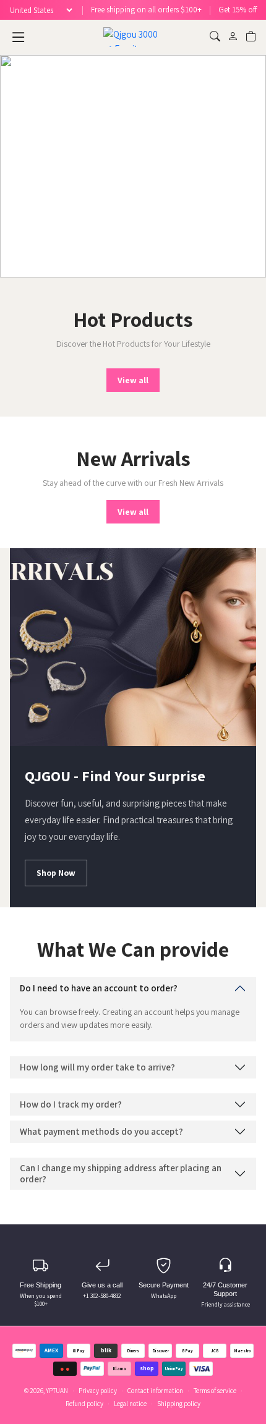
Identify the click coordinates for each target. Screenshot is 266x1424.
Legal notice (130, 1403)
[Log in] (233, 37)
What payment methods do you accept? (101, 1131)
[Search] (215, 37)
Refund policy (84, 1403)
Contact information (155, 1390)
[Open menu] (18, 37)
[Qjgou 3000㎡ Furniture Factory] (133, 37)
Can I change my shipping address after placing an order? (120, 1173)
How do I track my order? (71, 1104)
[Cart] (251, 37)
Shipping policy (178, 1403)
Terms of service (215, 1390)
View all (133, 380)
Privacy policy (98, 1390)
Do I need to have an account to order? (99, 988)
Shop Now (55, 872)
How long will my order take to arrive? (97, 1067)
